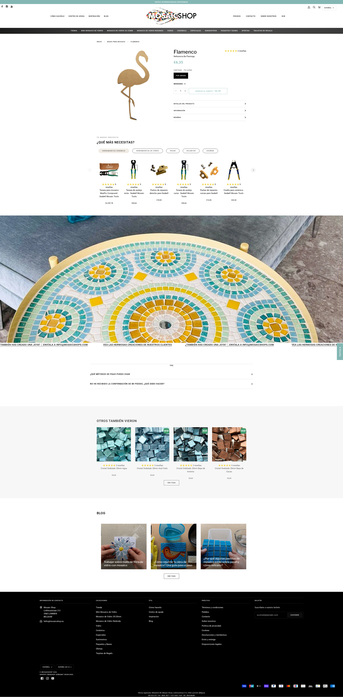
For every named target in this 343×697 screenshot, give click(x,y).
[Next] (253, 170)
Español (328, 8)
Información (179, 110)
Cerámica (100, 630)
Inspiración (94, 16)
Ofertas (99, 649)
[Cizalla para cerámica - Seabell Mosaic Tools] (233, 170)
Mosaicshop (47, 672)
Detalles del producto (184, 104)
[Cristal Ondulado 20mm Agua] (114, 444)
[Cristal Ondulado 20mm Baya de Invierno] (191, 444)
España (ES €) (64, 667)
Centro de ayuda (76, 16)
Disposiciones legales (212, 644)
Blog (106, 16)
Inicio (99, 42)
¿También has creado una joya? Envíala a (152, 344)
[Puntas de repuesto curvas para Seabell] (209, 170)
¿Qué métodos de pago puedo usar (110, 374)
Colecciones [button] (101, 600)
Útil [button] (150, 600)
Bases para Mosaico (116, 42)
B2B (283, 16)
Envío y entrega (208, 639)
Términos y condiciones (212, 607)
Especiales (101, 635)
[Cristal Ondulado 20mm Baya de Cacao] (229, 444)
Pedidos (237, 16)
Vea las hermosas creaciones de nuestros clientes (76, 344)
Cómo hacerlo (57, 16)
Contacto (250, 16)
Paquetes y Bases (104, 644)
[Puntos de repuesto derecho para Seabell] (159, 170)
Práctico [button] (206, 600)
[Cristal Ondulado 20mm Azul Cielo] (152, 444)
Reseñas (177, 117)
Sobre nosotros (268, 16)
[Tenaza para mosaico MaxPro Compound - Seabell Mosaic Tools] (109, 170)
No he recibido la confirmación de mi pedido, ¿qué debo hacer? (127, 384)
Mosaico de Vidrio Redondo (108, 621)
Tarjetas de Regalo (104, 653)
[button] (231, 51)
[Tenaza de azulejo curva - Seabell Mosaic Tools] (184, 170)
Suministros (101, 639)
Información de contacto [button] (51, 600)
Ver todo (171, 483)
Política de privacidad (211, 626)
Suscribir (294, 615)
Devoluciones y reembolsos (214, 635)
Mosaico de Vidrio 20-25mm (108, 617)
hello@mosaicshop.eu (54, 621)
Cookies (205, 630)
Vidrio (98, 626)
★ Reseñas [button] (340, 351)
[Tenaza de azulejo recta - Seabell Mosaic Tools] (134, 170)
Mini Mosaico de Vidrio (106, 612)
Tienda (99, 607)
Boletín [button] (258, 600)
